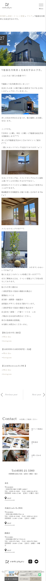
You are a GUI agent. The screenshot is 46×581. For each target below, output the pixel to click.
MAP (9, 498)
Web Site (7, 337)
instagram (7, 341)
